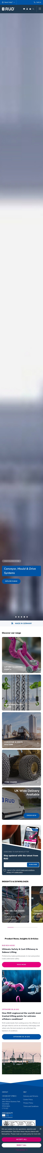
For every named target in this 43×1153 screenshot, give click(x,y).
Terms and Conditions (30, 1106)
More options (20, 1150)
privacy (9, 872)
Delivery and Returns (30, 1096)
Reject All (21, 1145)
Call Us (38, 2)
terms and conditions (27, 870)
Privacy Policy (28, 1103)
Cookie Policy (28, 1099)
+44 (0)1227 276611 (9, 1096)
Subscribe (33, 865)
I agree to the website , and (21, 871)
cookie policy (18, 872)
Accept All (21, 1139)
